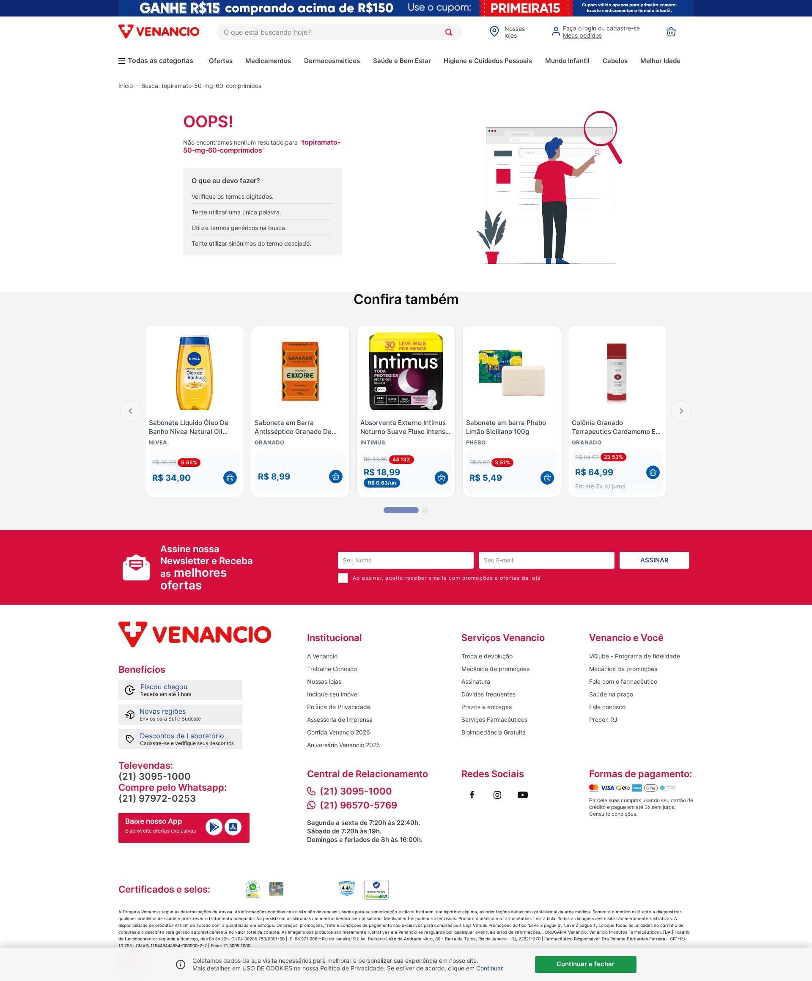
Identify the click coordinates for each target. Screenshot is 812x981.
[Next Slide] (681, 411)
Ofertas (221, 61)
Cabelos (615, 61)
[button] (194, 471)
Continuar (489, 968)
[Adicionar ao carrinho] (230, 477)
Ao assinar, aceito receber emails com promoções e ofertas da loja (447, 578)
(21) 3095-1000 (154, 776)
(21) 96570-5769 (358, 805)
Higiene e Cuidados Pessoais (488, 61)
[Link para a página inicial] (125, 85)
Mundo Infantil (567, 61)
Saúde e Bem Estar (402, 61)
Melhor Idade (660, 61)
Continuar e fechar (585, 964)
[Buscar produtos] (450, 32)
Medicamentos (268, 61)
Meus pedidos (582, 35)
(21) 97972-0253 (157, 798)
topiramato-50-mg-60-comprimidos (211, 85)
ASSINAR (654, 560)
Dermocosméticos (332, 61)
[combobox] (339, 32)
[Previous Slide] (130, 411)
